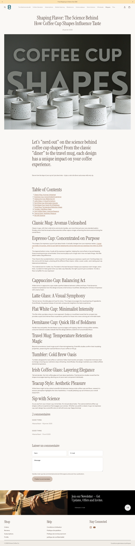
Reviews (7, 530)
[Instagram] (90, 527)
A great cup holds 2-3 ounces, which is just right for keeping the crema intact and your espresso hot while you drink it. (67, 246)
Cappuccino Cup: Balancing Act (44, 199)
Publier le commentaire (42, 479)
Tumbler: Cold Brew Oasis (42, 209)
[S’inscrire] (128, 508)
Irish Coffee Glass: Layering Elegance (46, 211)
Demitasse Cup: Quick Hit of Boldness (46, 205)
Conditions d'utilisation (54, 527)
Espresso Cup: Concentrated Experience (47, 197)
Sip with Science (39, 215)
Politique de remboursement (56, 534)
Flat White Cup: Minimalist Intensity (46, 203)
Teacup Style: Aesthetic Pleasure (45, 213)
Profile (6, 537)
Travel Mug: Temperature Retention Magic (48, 207)
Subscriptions (8, 534)
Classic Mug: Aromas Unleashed (45, 195)
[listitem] (113, 7)
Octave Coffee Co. (14, 543)
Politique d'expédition (54, 530)
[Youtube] (94, 527)
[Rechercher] (5, 7)
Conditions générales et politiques (121, 543)
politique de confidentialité (55, 537)
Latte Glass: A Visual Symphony (44, 201)
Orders (6, 527)
